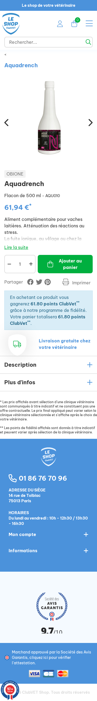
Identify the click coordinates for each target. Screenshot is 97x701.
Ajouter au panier (70, 264)
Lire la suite (16, 247)
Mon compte (22, 534)
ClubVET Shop (35, 692)
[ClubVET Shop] (48, 462)
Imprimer (81, 282)
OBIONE (14, 174)
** (77, 303)
